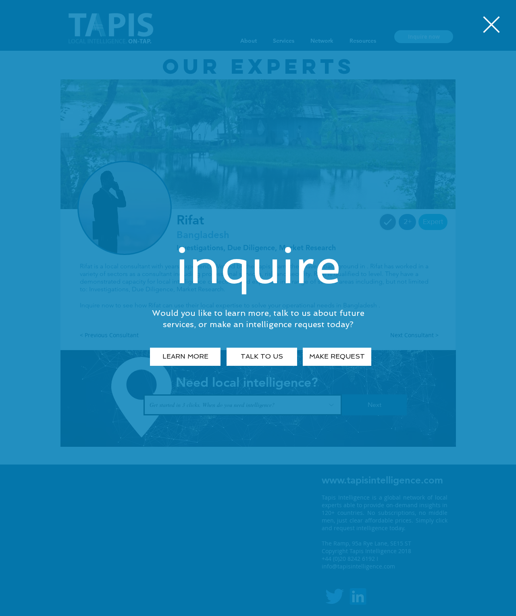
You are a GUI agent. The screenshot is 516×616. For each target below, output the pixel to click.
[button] (491, 24)
